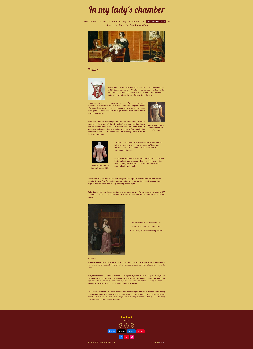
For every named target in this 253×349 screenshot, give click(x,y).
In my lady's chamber (126, 9)
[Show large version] (96, 89)
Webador (162, 342)
